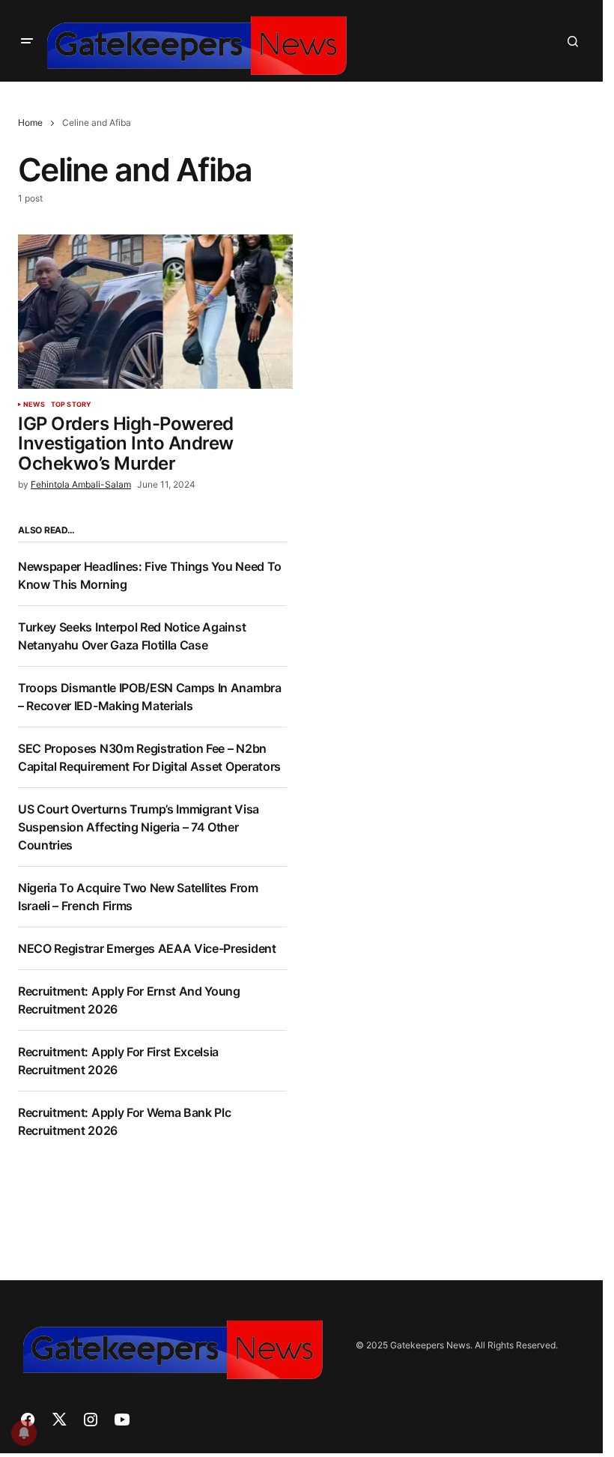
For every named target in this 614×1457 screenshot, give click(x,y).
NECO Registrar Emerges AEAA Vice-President (147, 948)
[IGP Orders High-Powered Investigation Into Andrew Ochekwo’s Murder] (155, 311)
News (34, 404)
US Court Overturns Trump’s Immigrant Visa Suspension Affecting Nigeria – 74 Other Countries (138, 827)
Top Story (71, 404)
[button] (27, 41)
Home (30, 122)
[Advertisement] (454, 630)
